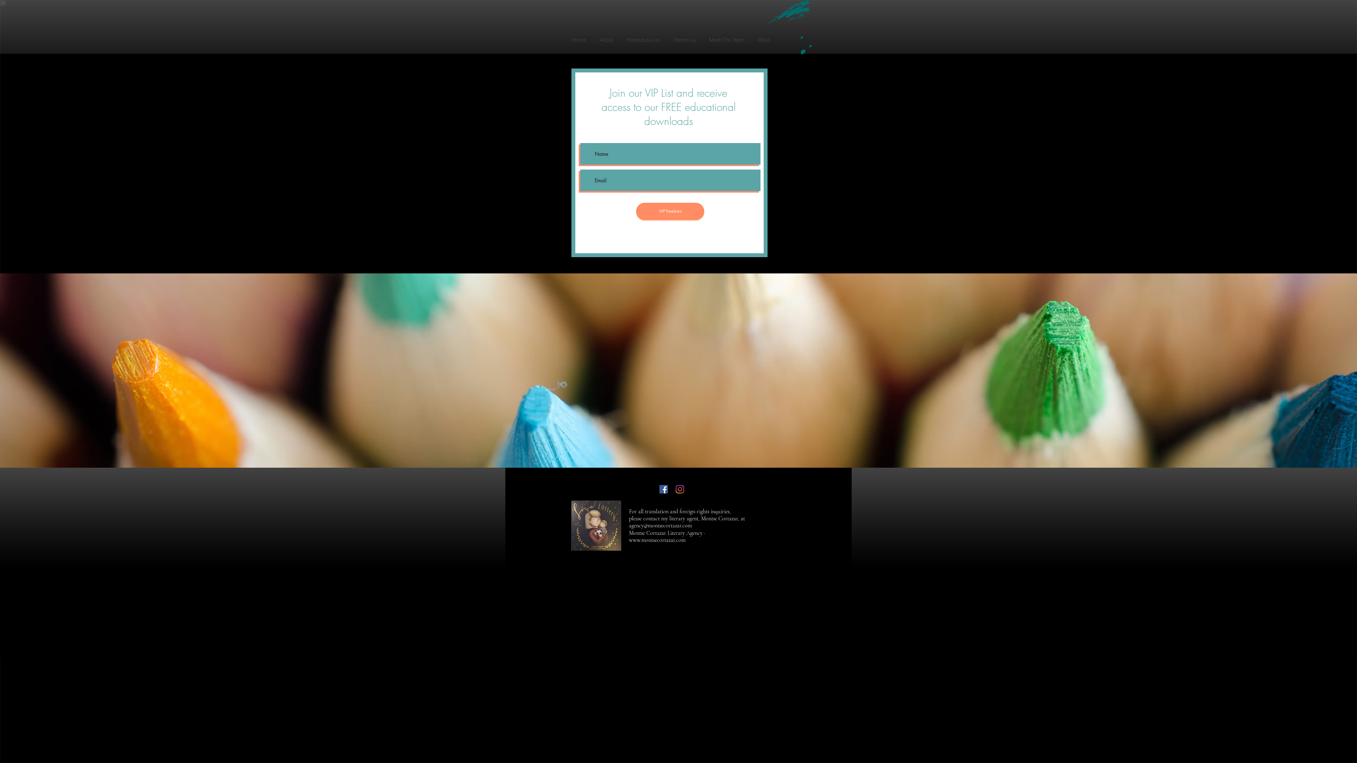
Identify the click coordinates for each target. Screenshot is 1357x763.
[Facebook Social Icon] (663, 489)
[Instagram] (680, 489)
